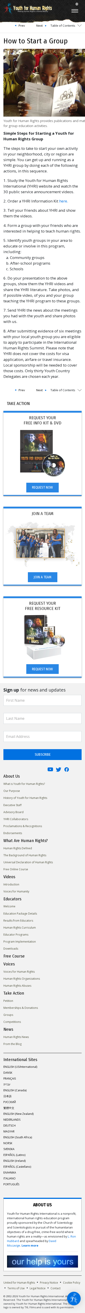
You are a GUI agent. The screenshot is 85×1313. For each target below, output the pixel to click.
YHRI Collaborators (15, 819)
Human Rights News (16, 1037)
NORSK (7, 1143)
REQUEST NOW (42, 487)
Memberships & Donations (20, 1008)
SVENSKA (9, 1149)
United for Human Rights (19, 1283)
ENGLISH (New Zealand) (18, 1114)
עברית (6, 1084)
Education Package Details (20, 913)
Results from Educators (18, 920)
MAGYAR (9, 1131)
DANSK (7, 1073)
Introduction (11, 884)
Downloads (10, 949)
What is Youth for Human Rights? (24, 784)
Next (39, 26)
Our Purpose (11, 791)
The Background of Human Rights (24, 855)
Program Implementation (19, 942)
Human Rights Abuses (17, 986)
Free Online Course (15, 869)
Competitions (12, 1022)
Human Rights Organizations (21, 979)
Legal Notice (38, 1288)
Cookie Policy (71, 1283)
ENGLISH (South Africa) (17, 1137)
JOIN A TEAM (42, 577)
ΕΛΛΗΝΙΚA (9, 1172)
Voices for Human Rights (19, 972)
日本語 (7, 1096)
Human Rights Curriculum (19, 927)
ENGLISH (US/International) (20, 1067)
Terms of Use (16, 1288)
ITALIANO (9, 1178)
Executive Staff (12, 805)
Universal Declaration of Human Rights (28, 862)
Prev (22, 26)
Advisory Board (13, 812)
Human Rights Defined (17, 848)
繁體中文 (8, 1108)
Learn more (30, 1245)
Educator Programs (15, 935)
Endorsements (12, 833)
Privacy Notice (49, 1283)
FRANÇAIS (9, 1078)
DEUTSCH (9, 1125)
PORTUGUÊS (11, 1184)
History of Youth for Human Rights (25, 798)
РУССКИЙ (9, 1102)
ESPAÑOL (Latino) (14, 1155)
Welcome (9, 906)
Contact (56, 1288)
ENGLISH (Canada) (15, 1090)
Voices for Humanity (16, 891)
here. (63, 201)
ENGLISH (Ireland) (14, 1161)
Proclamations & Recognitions (22, 826)
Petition (8, 1001)
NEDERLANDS (11, 1120)
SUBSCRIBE (43, 754)
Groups (8, 1015)
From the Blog (12, 1044)
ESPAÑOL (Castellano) (17, 1167)
